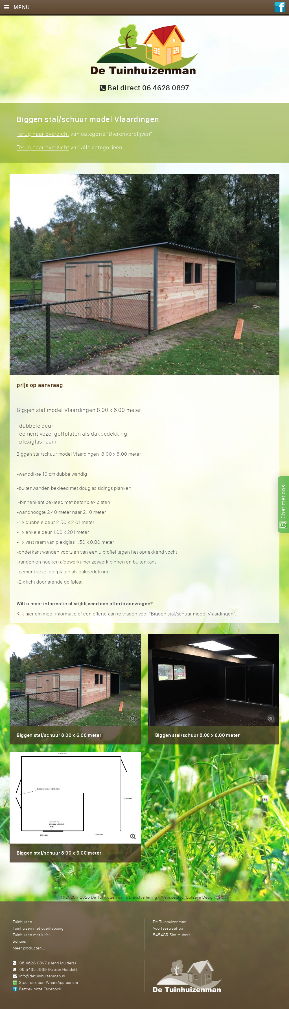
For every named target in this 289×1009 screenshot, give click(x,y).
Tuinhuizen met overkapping (38, 928)
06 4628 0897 (33, 963)
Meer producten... (29, 948)
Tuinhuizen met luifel (31, 934)
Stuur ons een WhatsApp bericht (48, 982)
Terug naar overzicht (43, 133)
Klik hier (25, 613)
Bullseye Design (200, 897)
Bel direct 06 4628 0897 (147, 87)
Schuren (20, 941)
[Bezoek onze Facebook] (280, 8)
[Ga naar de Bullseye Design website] (222, 897)
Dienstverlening (143, 897)
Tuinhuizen (22, 921)
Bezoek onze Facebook (40, 988)
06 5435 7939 (33, 969)
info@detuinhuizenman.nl (42, 976)
